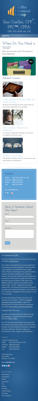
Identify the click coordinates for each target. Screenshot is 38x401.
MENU (6, 36)
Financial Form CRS (11, 255)
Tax (3, 384)
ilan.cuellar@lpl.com (11, 190)
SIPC (15, 318)
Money (4, 386)
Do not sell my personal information (20, 306)
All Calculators (6, 395)
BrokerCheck (14, 261)
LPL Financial (6, 316)
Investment (5, 377)
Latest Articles (6, 391)
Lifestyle (4, 388)
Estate (4, 379)
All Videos (5, 393)
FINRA (10, 318)
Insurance (5, 381)
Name (7, 214)
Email (7, 221)
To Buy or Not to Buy (12, 156)
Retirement (5, 374)
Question (8, 228)
